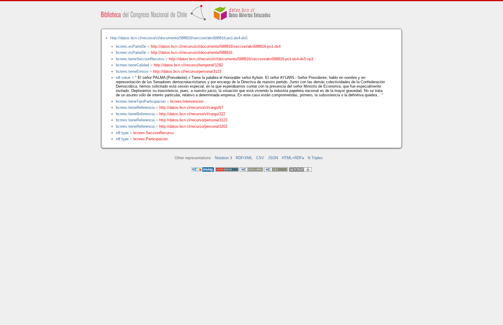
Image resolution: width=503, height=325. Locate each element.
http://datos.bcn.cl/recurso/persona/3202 (193, 126)
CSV (260, 158)
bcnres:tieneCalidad (132, 65)
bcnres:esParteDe (131, 46)
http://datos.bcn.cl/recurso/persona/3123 (187, 71)
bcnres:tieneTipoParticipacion (141, 101)
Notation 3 (223, 158)
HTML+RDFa (293, 158)
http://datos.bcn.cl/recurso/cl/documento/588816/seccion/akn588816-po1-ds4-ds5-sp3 (241, 59)
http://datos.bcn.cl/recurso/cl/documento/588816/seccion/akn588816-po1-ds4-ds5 (178, 38)
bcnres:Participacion (150, 139)
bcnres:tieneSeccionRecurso (140, 59)
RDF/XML (244, 158)
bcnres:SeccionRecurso (153, 133)
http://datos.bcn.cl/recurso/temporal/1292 (188, 65)
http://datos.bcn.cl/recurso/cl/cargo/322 (192, 114)
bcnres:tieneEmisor (132, 71)
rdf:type (122, 133)
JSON (273, 158)
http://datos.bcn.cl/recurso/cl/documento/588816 (191, 52)
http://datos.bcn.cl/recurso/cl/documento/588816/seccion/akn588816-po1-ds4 (216, 46)
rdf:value (123, 77)
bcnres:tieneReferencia (135, 107)
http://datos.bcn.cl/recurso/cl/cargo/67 (191, 107)
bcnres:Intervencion (186, 101)
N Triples (315, 158)
